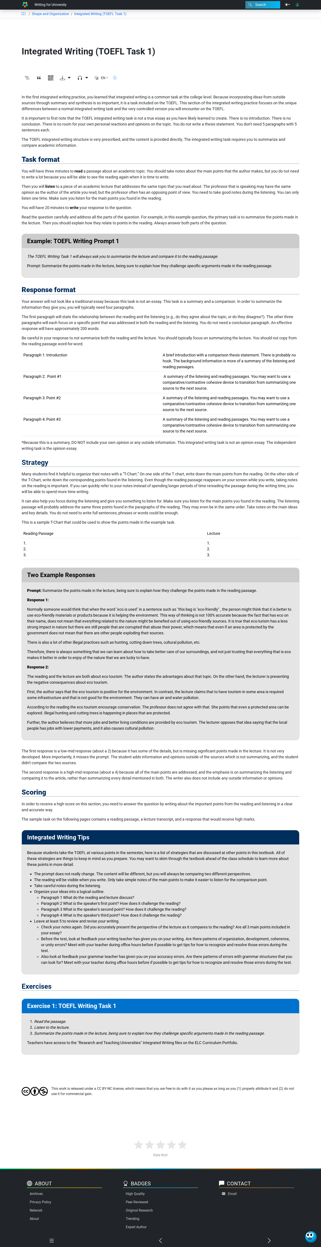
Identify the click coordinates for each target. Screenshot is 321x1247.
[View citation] (38, 78)
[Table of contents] (23, 14)
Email (232, 1194)
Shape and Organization (50, 14)
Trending (132, 1219)
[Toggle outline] (27, 78)
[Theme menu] (287, 5)
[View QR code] (50, 78)
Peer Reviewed (137, 1202)
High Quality (135, 1194)
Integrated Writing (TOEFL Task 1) (100, 14)
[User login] (297, 5)
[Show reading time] (115, 78)
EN (103, 78)
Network (36, 1210)
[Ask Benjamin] (311, 1237)
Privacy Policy (40, 1202)
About (34, 1219)
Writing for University (51, 5)
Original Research (139, 1210)
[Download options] (65, 78)
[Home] (25, 5)
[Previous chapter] (160, 1241)
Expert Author (136, 1227)
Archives (36, 1194)
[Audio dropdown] (82, 78)
